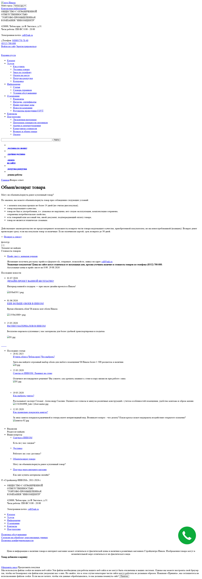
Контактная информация (13, 8)
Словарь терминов (22, 90)
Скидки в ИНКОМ (22, 437)
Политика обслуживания (13, 534)
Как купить (19, 66)
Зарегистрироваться (26, 46)
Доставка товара (21, 69)
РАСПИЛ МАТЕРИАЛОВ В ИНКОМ (26, 326)
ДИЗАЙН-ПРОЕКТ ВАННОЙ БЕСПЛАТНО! (30, 281)
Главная (5, 180)
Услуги (10, 63)
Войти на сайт (8, 46)
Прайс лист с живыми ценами (22, 256)
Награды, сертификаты (24, 101)
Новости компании (22, 107)
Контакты (12, 113)
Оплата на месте (21, 75)
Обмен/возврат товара (24, 458)
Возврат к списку (13, 236)
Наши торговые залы (23, 104)
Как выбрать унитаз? (23, 395)
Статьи (16, 87)
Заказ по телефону (22, 72)
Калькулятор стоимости (25, 128)
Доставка (17, 448)
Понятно (124, 576)
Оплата (16, 134)
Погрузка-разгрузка (23, 78)
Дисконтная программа (25, 119)
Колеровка (18, 81)
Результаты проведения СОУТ (28, 110)
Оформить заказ (9, 567)
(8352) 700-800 (8, 43)
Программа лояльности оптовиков (30, 122)
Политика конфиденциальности (17, 540)
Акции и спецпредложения (27, 125)
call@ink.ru (27, 35)
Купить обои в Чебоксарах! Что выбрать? (34, 356)
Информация (13, 84)
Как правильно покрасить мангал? (30, 412)
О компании (13, 96)
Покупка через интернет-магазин (30, 469)
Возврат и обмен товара (25, 131)
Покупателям (14, 116)
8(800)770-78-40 (20, 40)
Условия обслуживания (25, 93)
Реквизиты (18, 98)
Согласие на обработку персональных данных (24, 537)
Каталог (11, 60)
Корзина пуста (8, 55)
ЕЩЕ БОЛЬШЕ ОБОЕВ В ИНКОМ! (25, 303)
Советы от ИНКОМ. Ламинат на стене (32, 373)
